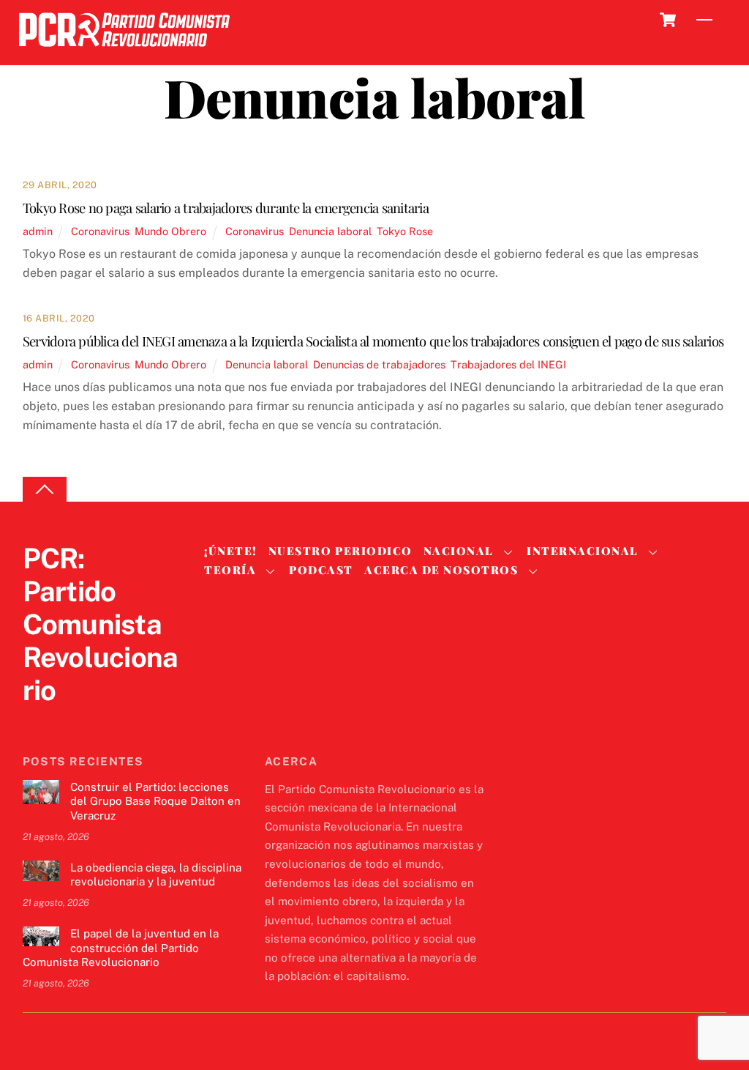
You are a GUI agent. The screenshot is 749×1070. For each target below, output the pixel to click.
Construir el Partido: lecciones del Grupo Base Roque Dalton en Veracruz (155, 801)
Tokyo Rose (405, 231)
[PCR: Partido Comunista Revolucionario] (124, 51)
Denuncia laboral (330, 231)
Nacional (459, 550)
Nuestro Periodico (340, 550)
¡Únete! (230, 550)
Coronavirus (100, 231)
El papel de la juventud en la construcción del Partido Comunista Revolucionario (121, 948)
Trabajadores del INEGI (508, 364)
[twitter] (37, 720)
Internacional (583, 550)
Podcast (321, 569)
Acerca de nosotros (441, 569)
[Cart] (667, 19)
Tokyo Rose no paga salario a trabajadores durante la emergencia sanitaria (226, 207)
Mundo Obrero (170, 231)
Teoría (230, 569)
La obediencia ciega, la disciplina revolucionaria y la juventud (155, 874)
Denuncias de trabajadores (379, 364)
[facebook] (72, 720)
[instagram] (107, 720)
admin (38, 231)
